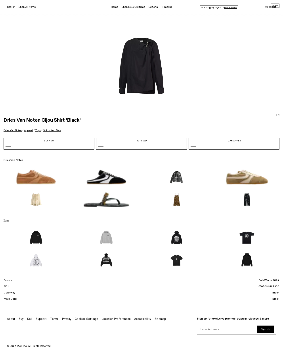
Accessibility (142, 319)
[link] (36, 177)
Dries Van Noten (13, 130)
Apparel (28, 130)
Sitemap (160, 319)
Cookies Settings (86, 319)
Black (275, 299)
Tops (38, 130)
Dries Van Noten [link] (13, 160)
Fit (277, 115)
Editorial (154, 7)
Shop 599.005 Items (133, 7)
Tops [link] (6, 220)
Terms (54, 319)
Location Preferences (116, 319)
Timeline (167, 7)
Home (114, 7)
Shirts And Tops (52, 130)
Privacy (66, 319)
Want (275, 6)
